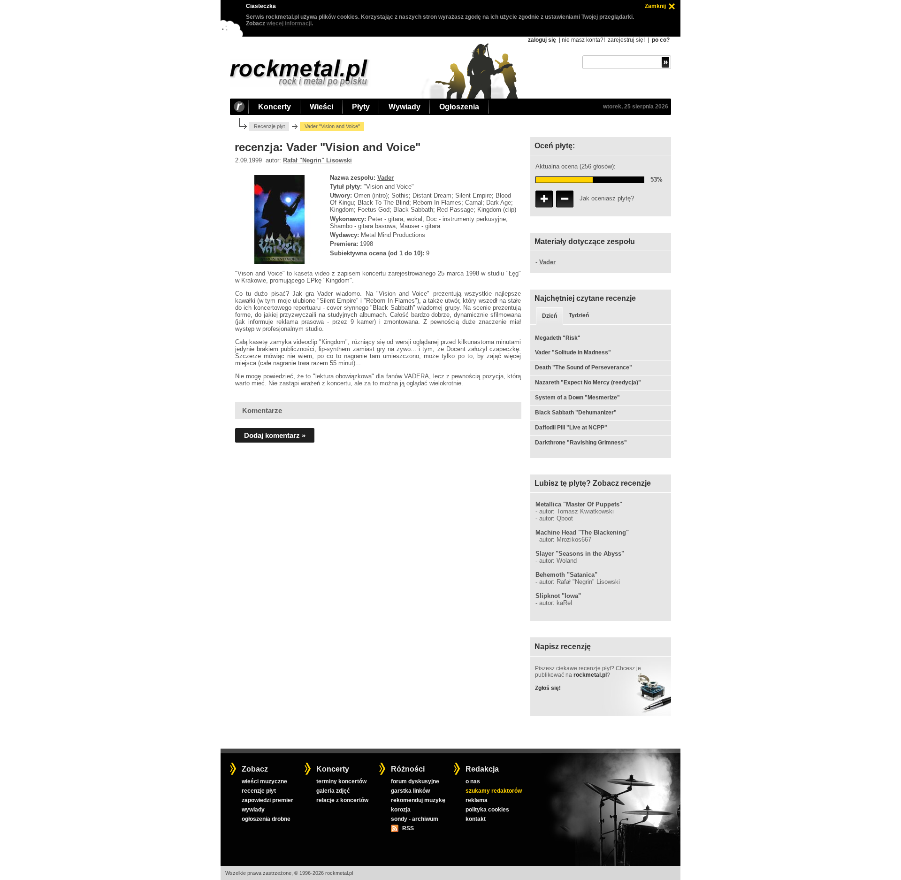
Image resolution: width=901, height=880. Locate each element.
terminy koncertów (341, 781)
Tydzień (579, 315)
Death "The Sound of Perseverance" (583, 367)
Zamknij (655, 6)
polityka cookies (487, 809)
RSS (407, 828)
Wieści (321, 107)
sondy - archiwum (414, 819)
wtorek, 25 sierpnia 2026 (635, 106)
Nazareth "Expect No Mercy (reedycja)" (588, 382)
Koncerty (274, 107)
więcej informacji (289, 23)
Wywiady (404, 107)
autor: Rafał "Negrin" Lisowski (579, 581)
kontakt (476, 819)
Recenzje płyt (269, 126)
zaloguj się (542, 40)
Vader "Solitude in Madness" (573, 352)
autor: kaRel (555, 602)
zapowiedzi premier (267, 800)
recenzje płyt (259, 791)
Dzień (549, 316)
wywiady (253, 809)
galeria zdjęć (333, 791)
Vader (385, 177)
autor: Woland (558, 560)
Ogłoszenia (459, 107)
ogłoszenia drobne (266, 819)
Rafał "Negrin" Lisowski (317, 160)
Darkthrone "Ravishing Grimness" (581, 442)
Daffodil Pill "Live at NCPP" (571, 427)
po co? (661, 40)
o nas (473, 781)
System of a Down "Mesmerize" (577, 397)
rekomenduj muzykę (418, 800)
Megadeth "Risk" (557, 338)
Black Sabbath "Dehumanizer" (576, 412)
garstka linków (410, 791)
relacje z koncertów (342, 800)
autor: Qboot (556, 518)
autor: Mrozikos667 (565, 539)
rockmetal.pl (590, 675)
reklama (477, 800)
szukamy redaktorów (494, 791)
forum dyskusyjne (415, 781)
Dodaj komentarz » (274, 435)
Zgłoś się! (548, 688)
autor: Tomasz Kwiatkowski (576, 511)
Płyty (361, 107)
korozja (401, 809)
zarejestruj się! (626, 40)
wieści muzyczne (264, 781)
